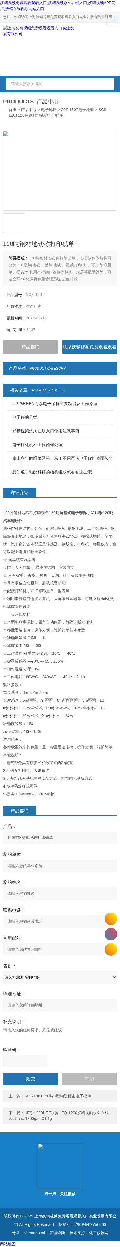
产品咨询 (30, 347)
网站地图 (8, 1244)
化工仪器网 (99, 1233)
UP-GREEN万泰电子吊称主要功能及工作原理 (54, 403)
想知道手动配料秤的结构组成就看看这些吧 (52, 472)
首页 (12, 109)
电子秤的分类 (24, 417)
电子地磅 (49, 109)
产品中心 (29, 109)
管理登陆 (57, 1233)
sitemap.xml (34, 1233)
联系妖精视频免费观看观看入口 (89, 349)
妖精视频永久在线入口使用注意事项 (45, 430)
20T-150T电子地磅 (77, 109)
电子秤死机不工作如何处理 (37, 444)
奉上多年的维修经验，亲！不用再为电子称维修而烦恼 (62, 458)
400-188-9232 (111, 934)
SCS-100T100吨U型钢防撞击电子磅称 (57, 1096)
